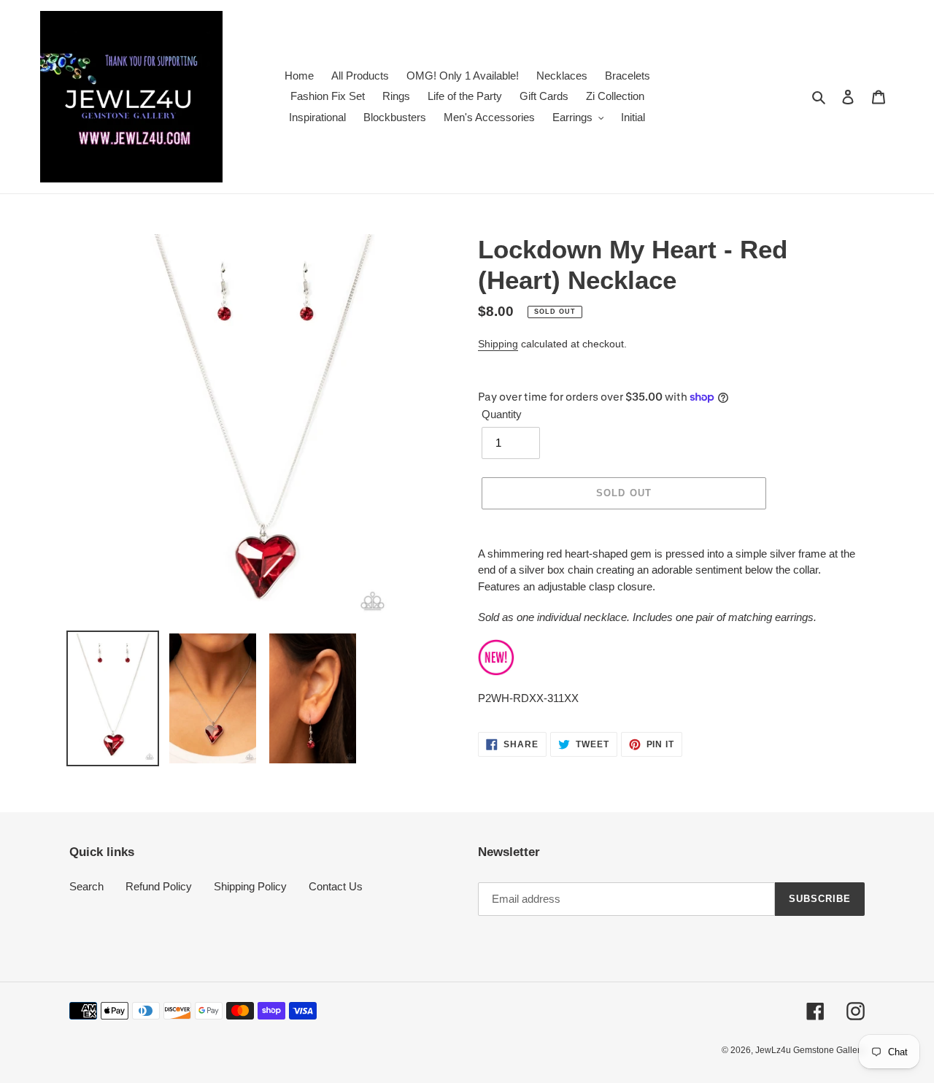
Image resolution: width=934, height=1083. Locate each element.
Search (86, 886)
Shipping (498, 344)
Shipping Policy (250, 886)
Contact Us (336, 886)
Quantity (502, 414)
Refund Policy (159, 886)
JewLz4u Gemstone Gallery (810, 1050)
